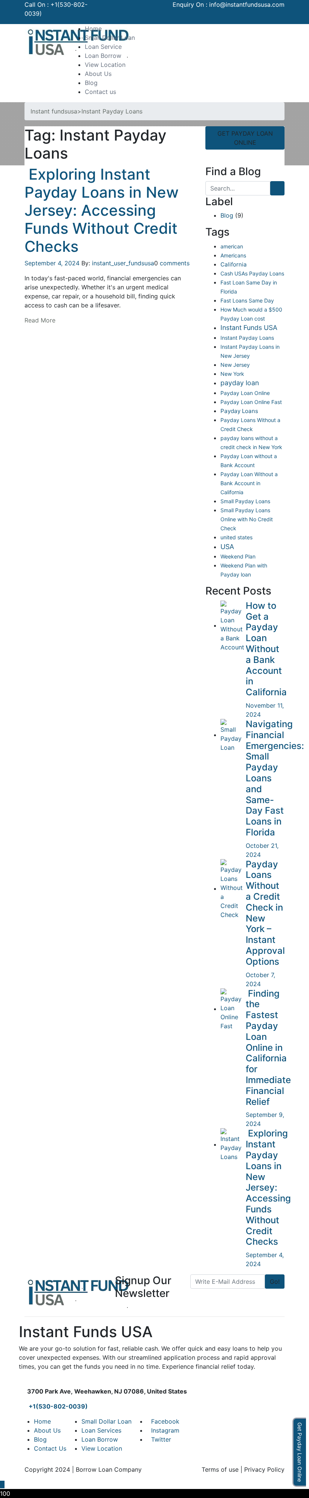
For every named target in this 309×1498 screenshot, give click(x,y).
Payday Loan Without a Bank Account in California (249, 483)
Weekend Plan (237, 556)
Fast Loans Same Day (247, 300)
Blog (91, 82)
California (233, 264)
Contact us (100, 91)
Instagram (165, 1430)
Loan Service (103, 46)
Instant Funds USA (248, 327)
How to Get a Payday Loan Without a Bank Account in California (266, 649)
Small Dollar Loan (110, 37)
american (231, 246)
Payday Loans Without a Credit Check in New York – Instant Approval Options (265, 913)
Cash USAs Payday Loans (252, 273)
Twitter (161, 1439)
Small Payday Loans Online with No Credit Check (246, 519)
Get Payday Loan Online (300, 1452)
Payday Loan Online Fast (251, 402)
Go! (275, 1281)
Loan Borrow (103, 55)
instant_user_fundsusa (123, 263)
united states (236, 537)
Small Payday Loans (245, 501)
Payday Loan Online (245, 393)
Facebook (165, 1421)
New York (232, 374)
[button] (275, 28)
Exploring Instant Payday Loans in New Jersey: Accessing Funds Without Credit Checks (101, 210)
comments (175, 263)
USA (227, 547)
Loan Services (101, 1430)
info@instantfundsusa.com (247, 4)
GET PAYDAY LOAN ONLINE (245, 138)
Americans (233, 255)
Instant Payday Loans (247, 337)
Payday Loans (239, 411)
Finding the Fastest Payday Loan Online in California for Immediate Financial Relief (268, 1047)
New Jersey (235, 365)
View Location (105, 64)
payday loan (239, 383)
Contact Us (50, 1448)
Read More (39, 320)
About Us (98, 73)
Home (93, 28)
